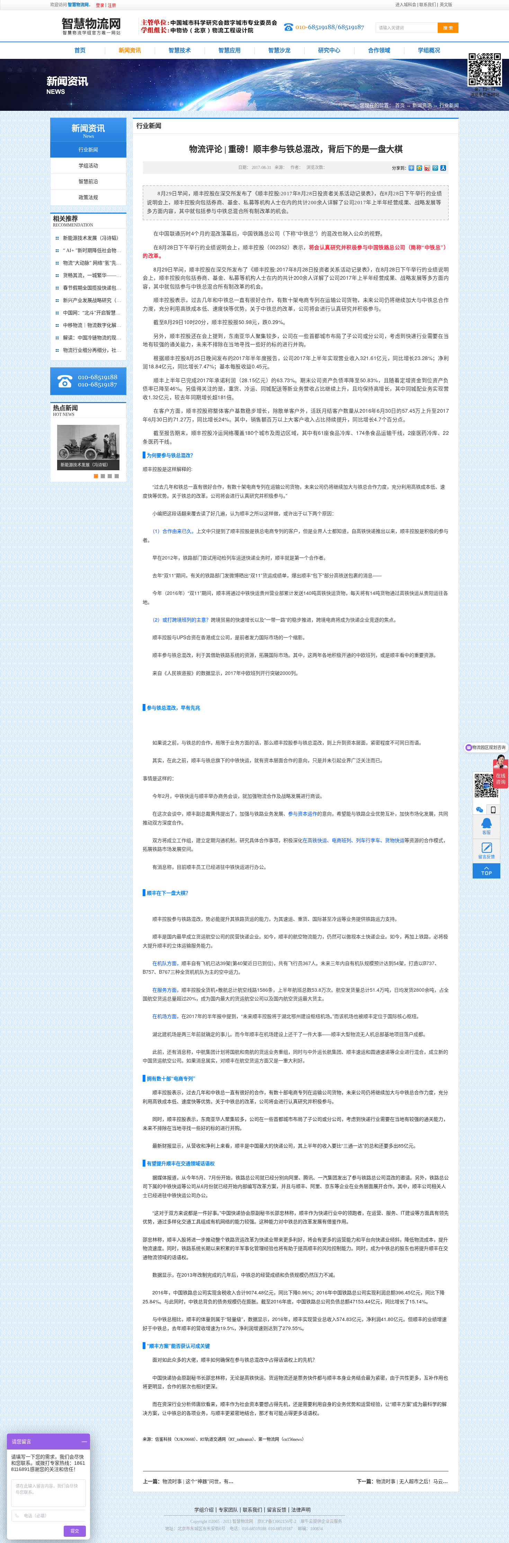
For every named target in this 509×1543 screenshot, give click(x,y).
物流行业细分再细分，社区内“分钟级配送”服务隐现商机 (92, 350)
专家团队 (228, 1510)
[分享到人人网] (443, 168)
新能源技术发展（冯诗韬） (92, 238)
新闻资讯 (422, 105)
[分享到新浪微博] (427, 168)
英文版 (446, 4)
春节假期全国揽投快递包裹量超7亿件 (92, 288)
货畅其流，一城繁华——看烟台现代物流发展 (92, 275)
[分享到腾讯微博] (435, 168)
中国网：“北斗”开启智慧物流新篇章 (92, 312)
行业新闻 (449, 105)
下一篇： (419, 1481)
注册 (112, 5)
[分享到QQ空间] (419, 168)
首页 (80, 50)
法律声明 (301, 1510)
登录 (100, 5)
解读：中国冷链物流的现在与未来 (92, 337)
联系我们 (252, 1510)
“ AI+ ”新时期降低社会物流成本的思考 (92, 250)
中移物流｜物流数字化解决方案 (92, 325)
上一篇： (215, 1481)
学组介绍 (204, 1510)
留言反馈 (276, 1510)
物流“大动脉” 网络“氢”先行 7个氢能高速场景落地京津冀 (92, 263)
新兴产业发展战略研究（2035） (92, 300)
